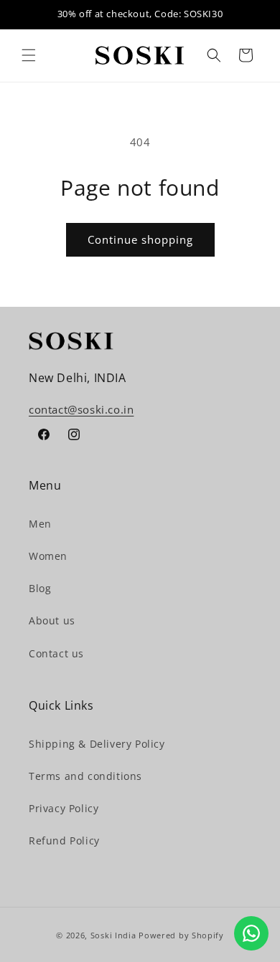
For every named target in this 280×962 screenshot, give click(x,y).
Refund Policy (64, 840)
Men (40, 523)
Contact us (56, 653)
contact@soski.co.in (81, 409)
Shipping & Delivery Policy (97, 744)
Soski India (113, 935)
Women (48, 556)
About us (52, 620)
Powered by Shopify (181, 935)
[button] (29, 55)
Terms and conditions (85, 776)
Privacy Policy (63, 808)
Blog (40, 588)
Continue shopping (140, 239)
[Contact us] (251, 933)
